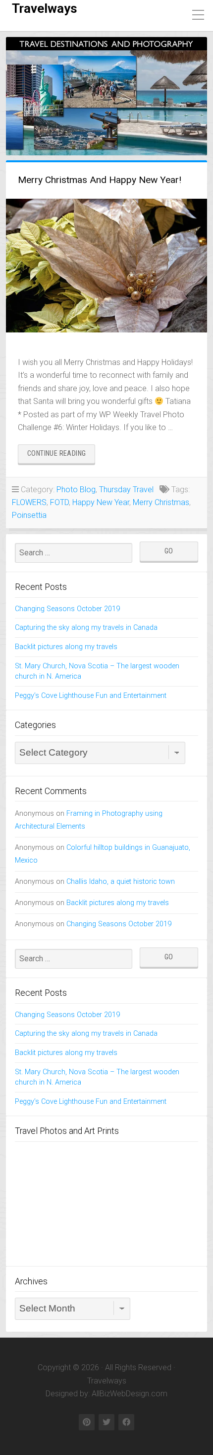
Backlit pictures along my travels (66, 647)
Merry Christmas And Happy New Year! (99, 179)
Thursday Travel (126, 489)
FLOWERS (29, 502)
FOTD (59, 502)
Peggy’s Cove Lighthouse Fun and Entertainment (90, 695)
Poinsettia (29, 515)
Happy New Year (100, 502)
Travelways (44, 8)
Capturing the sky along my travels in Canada (86, 627)
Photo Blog (76, 489)
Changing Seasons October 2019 (67, 609)
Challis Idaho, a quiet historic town (120, 881)
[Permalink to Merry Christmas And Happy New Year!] (106, 265)
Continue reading (61, 456)
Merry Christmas (161, 502)
